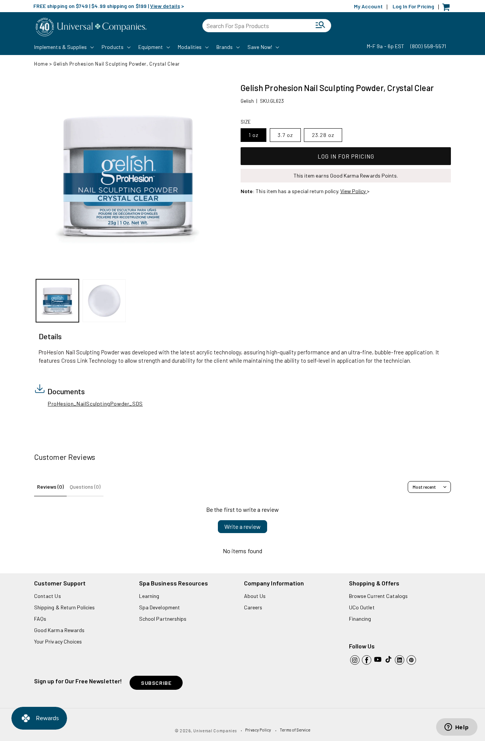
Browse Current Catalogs (378, 596)
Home (41, 64)
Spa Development (159, 607)
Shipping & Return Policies (64, 607)
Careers (253, 607)
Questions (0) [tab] (85, 486)
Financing (360, 618)
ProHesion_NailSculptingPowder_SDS (95, 403)
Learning (149, 596)
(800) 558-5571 (428, 46)
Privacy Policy (258, 729)
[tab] (50, 337)
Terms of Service (295, 729)
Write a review (242, 526)
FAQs (40, 618)
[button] (63, 47)
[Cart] (448, 9)
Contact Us (47, 596)
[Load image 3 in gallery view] (104, 300)
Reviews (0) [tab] (50, 486)
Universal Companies (214, 730)
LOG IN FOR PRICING (346, 156)
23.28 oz (323, 135)
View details (165, 6)
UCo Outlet (362, 607)
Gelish (247, 101)
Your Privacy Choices (58, 641)
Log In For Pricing (413, 6)
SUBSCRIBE (156, 683)
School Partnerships (162, 618)
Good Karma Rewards (59, 630)
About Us (255, 596)
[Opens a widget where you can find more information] (456, 727)
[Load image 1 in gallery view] (57, 300)
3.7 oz (285, 135)
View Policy (353, 191)
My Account (368, 6)
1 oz (253, 135)
